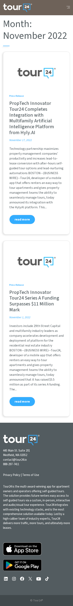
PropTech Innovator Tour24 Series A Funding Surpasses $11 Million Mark (34, 301)
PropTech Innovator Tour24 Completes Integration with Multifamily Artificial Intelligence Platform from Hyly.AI (31, 118)
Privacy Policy (11, 475)
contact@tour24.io (15, 460)
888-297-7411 (11, 464)
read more (22, 219)
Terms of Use (30, 475)
